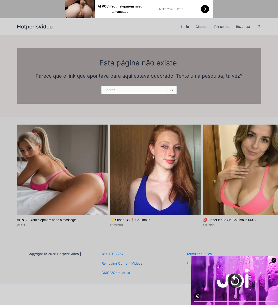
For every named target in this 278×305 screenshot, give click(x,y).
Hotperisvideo (35, 26)
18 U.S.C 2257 (113, 254)
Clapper (202, 27)
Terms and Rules (199, 254)
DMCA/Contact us (116, 273)
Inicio (185, 27)
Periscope (222, 27)
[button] (259, 26)
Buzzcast (243, 27)
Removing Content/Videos (122, 263)
